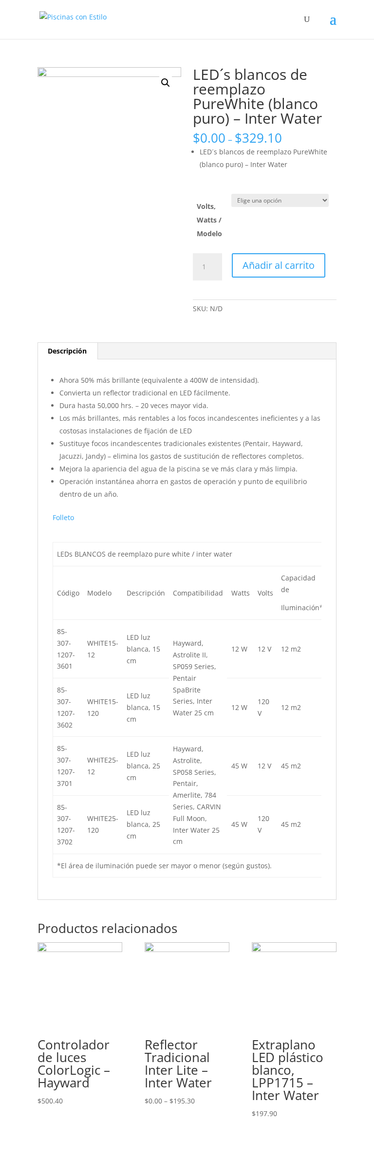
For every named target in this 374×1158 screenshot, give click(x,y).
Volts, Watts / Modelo (209, 220)
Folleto (63, 517)
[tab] (67, 351)
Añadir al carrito (279, 265)
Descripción (67, 350)
